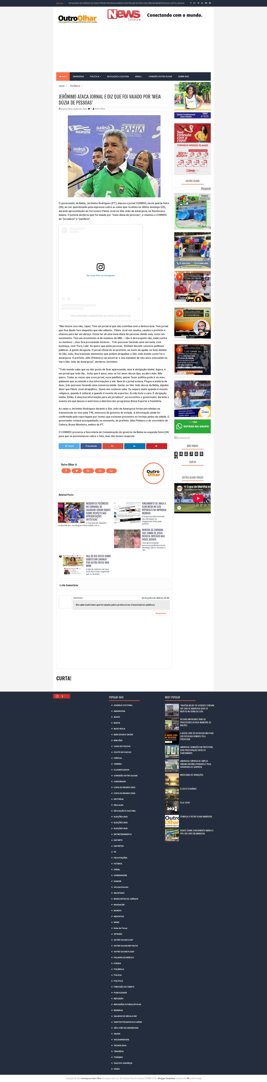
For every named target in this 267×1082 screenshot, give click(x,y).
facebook (92, 446)
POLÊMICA (119, 969)
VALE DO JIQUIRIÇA (123, 1063)
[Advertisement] (133, 47)
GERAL (138, 76)
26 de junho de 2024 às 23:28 (155, 598)
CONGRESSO (120, 781)
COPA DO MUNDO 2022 (124, 787)
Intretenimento (121, 887)
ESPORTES (119, 846)
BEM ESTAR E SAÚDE (123, 734)
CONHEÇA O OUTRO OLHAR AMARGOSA (196, 816)
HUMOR (117, 881)
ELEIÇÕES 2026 (120, 828)
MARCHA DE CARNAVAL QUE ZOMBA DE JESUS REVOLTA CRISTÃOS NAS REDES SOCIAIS (153, 534)
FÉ (115, 852)
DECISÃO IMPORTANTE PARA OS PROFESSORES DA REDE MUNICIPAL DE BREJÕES (195, 722)
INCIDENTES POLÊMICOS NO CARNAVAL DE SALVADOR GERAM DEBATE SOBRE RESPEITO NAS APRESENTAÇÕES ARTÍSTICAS (98, 511)
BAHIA (117, 723)
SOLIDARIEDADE (121, 1039)
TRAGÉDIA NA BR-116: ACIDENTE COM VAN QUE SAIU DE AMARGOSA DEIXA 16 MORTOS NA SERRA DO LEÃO (197, 708)
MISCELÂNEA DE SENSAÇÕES (191, 774)
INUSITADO (119, 893)
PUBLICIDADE (120, 993)
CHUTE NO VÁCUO (122, 752)
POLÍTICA (95, 76)
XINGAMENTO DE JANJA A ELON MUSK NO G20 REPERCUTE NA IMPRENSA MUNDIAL (154, 508)
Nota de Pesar (121, 928)
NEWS (116, 922)
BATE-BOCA (119, 729)
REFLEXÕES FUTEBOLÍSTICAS (127, 1004)
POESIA (117, 963)
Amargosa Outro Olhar (91, 1078)
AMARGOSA (78, 76)
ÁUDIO (117, 717)
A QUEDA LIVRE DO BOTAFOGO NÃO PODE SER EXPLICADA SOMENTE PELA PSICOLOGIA (197, 736)
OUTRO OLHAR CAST (123, 940)
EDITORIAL (119, 799)
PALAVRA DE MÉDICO (124, 957)
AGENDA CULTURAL (123, 705)
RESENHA (118, 1010)
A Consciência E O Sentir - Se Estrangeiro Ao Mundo (210, 340)
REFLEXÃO (118, 998)
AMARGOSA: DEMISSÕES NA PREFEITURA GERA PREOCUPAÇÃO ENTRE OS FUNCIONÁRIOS (196, 750)
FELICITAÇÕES (120, 858)
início (64, 76)
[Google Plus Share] (112, 446)
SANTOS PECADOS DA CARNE (128, 1022)
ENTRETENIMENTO (122, 834)
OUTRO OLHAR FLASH (124, 951)
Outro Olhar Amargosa (182, 304)
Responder (161, 613)
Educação (118, 805)
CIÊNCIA (118, 758)
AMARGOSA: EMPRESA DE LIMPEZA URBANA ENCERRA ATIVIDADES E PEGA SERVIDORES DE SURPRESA (195, 763)
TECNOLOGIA (120, 1045)
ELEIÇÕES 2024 (120, 822)
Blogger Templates (166, 1078)
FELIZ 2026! (185, 802)
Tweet (71, 446)
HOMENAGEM (120, 875)
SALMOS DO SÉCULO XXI (125, 1016)
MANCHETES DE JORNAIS (126, 899)
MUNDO (117, 910)
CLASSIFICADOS (121, 770)
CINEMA (118, 764)
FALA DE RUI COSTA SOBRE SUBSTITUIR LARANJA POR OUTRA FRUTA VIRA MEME (98, 560)
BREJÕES (118, 740)
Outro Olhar (67, 464)
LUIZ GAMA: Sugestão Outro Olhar (204, 377)
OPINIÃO (118, 934)
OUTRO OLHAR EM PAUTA (126, 946)
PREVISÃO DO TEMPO (124, 987)
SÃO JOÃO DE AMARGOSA (126, 1028)
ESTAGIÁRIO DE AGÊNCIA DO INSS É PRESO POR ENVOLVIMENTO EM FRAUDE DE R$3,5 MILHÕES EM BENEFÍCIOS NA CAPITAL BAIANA (126, 3)
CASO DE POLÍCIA (122, 746)
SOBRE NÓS (183, 76)
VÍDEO (117, 1069)
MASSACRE (119, 905)
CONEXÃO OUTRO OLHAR (160, 76)
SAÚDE (117, 1034)
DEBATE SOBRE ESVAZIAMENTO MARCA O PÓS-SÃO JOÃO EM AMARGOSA (196, 832)
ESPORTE (118, 840)
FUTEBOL (118, 863)
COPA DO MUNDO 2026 (124, 793)
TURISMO (118, 1057)
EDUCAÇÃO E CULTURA (125, 811)
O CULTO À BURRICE (188, 788)
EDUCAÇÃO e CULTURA (118, 76)
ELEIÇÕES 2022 (120, 817)
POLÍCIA (118, 975)
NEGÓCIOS (119, 916)
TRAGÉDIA (119, 1051)
